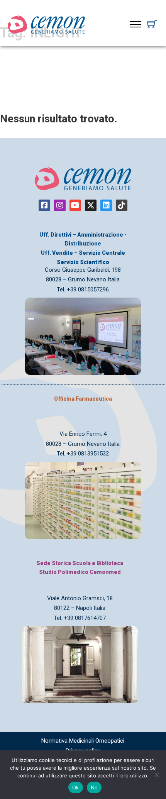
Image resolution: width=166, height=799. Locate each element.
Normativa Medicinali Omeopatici (82, 740)
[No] (156, 775)
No (94, 787)
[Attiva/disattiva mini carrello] (152, 24)
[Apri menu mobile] (135, 24)
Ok (75, 787)
